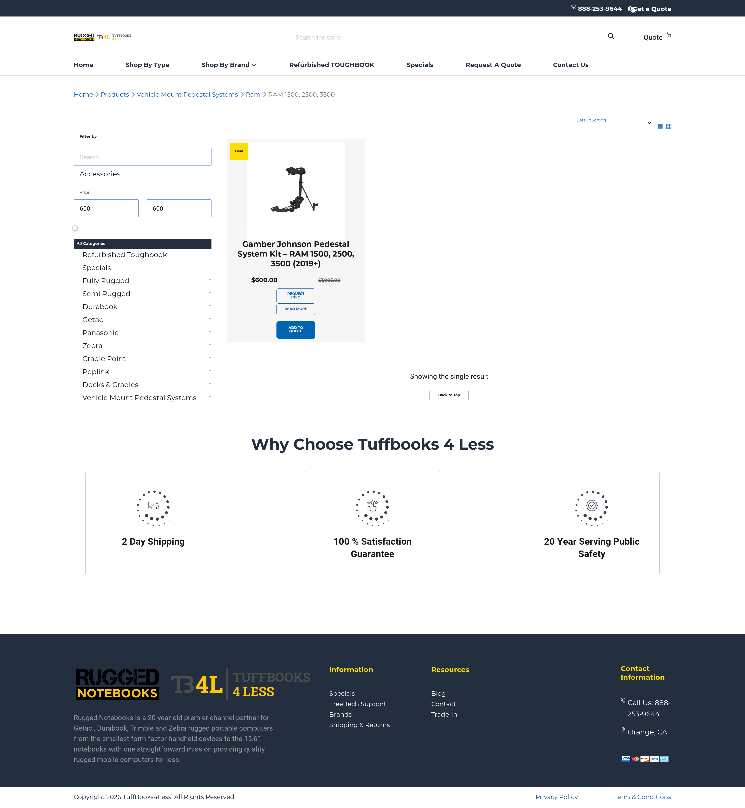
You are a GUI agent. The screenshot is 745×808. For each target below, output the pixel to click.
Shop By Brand (226, 65)
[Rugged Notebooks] (103, 37)
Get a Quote (651, 9)
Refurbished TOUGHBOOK (331, 65)
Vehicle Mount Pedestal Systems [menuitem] (139, 398)
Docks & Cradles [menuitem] (110, 385)
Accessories (100, 174)
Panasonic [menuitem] (100, 333)
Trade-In (444, 715)
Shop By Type (147, 65)
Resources (450, 670)
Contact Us (571, 65)
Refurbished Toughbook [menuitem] (124, 255)
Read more (296, 309)
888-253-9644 (600, 9)
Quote (653, 37)
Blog (438, 694)
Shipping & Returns (359, 725)
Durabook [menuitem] (100, 307)
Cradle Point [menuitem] (104, 359)
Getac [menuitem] (92, 320)
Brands (340, 715)
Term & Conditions (642, 797)
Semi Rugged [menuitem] (106, 294)
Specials (420, 65)
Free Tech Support (357, 704)
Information (351, 670)
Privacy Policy (556, 797)
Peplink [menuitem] (95, 372)
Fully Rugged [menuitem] (105, 281)
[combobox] (613, 123)
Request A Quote (493, 65)
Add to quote (295, 329)
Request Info (295, 295)
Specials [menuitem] (96, 268)
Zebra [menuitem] (92, 346)
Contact (443, 704)
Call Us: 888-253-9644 (649, 709)
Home (83, 65)
